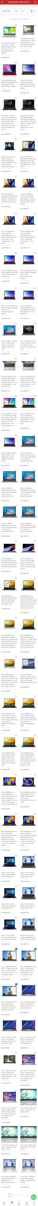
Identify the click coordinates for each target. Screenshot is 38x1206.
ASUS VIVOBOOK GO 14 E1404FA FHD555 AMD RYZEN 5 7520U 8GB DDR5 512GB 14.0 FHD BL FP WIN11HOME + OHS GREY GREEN (28, 381)
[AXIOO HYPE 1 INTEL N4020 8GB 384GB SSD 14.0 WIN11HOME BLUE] (9, 924)
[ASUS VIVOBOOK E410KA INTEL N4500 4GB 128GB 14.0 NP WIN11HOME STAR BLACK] (9, 259)
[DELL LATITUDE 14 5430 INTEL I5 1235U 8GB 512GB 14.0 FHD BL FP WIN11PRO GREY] (28, 1026)
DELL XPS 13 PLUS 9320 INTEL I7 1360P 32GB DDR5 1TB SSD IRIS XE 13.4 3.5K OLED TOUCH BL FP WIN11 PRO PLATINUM (9, 1113)
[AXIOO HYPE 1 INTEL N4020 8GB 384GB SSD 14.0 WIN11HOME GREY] (28, 924)
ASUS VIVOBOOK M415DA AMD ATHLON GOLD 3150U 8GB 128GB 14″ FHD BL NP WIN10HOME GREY (28, 492)
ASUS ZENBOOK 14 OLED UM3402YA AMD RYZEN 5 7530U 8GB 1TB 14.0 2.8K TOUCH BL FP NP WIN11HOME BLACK (9, 563)
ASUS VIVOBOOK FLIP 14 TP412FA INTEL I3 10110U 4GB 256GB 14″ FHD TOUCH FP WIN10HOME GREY (28, 345)
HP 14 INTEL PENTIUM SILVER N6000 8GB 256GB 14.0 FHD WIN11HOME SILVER (8, 1179)
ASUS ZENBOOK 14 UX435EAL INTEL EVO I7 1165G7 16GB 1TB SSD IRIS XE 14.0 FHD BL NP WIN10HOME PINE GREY (28, 678)
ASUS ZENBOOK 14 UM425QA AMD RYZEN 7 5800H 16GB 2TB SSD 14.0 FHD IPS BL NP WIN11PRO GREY (9, 600)
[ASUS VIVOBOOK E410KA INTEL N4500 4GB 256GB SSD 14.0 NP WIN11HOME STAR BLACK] (28, 259)
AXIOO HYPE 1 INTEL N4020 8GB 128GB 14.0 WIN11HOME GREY (27, 906)
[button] (35, 2)
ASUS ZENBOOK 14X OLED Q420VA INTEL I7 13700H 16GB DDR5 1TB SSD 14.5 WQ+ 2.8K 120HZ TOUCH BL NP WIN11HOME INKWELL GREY (9, 720)
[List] (34, 11)
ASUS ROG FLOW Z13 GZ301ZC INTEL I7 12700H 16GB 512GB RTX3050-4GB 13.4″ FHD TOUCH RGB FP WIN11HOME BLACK (8, 162)
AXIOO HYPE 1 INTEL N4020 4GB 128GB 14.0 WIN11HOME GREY (27, 875)
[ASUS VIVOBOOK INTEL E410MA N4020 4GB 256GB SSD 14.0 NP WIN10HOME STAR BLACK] (9, 442)
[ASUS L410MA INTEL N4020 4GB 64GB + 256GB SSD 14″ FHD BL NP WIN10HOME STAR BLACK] (28, 69)
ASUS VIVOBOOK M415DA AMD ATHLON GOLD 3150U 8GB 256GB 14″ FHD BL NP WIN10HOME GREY (9, 527)
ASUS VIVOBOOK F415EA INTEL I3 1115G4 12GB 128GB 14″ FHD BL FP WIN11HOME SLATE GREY (9, 345)
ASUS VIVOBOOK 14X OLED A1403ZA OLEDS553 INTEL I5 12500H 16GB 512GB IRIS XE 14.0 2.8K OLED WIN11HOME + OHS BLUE (9, 237)
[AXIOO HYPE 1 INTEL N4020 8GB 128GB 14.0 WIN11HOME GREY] (28, 893)
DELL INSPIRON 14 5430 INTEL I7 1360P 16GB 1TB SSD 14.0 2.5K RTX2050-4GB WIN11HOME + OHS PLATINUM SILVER (9, 971)
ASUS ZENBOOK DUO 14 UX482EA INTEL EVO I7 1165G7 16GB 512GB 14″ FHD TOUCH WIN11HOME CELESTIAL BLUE (28, 797)
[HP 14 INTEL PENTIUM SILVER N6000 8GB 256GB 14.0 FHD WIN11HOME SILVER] (9, 1165)
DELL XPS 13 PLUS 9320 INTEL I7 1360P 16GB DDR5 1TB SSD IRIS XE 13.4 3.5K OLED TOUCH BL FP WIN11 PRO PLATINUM (28, 1075)
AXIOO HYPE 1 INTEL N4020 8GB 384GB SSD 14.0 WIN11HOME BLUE (9, 937)
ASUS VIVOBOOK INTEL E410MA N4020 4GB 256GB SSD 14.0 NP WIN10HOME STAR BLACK (9, 457)
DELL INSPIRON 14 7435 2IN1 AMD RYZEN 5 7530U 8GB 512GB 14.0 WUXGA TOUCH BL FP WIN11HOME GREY (9, 1006)
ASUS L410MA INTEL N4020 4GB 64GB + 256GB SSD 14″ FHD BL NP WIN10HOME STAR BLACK (27, 84)
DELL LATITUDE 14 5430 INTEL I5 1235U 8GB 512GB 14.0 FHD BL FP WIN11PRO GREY (28, 1040)
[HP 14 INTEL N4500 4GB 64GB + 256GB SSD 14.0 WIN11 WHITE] (9, 1134)
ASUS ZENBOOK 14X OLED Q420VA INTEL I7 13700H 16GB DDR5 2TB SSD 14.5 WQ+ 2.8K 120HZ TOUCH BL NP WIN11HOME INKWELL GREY (28, 720)
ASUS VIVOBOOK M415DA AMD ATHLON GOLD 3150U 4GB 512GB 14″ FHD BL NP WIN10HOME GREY (9, 492)
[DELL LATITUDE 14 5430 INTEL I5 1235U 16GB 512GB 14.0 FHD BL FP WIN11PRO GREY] (28, 991)
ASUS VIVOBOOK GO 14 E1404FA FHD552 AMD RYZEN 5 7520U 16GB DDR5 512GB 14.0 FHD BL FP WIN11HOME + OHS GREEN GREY (9, 381)
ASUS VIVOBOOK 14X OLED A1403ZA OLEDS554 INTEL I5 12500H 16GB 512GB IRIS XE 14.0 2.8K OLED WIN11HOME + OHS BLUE (28, 237)
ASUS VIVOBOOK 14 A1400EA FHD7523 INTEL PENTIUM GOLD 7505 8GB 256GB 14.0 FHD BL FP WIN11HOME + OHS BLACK (28, 162)
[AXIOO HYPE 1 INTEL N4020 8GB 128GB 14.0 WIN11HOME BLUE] (9, 893)
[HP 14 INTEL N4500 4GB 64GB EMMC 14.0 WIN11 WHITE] (28, 1134)
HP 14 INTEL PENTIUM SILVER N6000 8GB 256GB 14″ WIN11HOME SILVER (27, 1179)
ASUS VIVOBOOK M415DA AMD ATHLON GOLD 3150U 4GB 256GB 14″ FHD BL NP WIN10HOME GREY (28, 457)
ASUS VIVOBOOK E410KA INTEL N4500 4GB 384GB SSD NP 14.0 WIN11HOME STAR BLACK (9, 310)
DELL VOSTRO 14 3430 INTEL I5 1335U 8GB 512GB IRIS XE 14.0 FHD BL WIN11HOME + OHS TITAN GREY (8, 1074)
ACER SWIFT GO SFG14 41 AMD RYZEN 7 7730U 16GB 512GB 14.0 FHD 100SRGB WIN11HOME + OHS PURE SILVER (28, 42)
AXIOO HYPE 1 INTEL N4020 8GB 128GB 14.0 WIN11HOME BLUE (8, 906)
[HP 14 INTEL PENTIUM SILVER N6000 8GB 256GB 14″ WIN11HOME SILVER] (28, 1165)
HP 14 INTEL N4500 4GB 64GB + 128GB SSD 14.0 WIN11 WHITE (28, 1110)
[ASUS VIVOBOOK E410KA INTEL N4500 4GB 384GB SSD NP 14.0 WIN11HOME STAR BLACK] (9, 295)
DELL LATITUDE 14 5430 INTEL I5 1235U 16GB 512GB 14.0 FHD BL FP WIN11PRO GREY (28, 1005)
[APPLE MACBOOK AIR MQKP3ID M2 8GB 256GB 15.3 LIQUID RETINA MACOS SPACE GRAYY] (9, 69)
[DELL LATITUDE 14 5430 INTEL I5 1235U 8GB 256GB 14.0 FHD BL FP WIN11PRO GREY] (9, 1026)
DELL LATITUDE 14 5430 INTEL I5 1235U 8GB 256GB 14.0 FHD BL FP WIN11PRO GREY (9, 1040)
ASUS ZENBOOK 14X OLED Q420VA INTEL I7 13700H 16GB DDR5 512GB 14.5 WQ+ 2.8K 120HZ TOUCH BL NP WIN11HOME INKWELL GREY (8, 759)
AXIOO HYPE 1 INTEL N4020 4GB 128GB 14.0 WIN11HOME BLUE (8, 875)
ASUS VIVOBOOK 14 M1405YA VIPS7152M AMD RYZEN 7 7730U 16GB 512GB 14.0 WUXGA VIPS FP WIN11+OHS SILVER (28, 199)
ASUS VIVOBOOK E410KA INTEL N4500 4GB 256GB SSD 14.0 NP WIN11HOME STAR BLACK (28, 274)
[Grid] (32, 11)
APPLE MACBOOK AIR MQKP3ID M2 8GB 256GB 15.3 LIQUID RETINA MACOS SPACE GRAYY (9, 83)
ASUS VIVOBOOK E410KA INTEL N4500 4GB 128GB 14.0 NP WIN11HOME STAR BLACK (9, 273)
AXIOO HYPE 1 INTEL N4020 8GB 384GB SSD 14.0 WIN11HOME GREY (28, 937)
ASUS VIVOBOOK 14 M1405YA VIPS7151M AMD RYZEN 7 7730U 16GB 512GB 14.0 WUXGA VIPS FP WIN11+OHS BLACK (9, 198)
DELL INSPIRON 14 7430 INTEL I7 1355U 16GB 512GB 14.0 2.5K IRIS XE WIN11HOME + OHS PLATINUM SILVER (28, 971)
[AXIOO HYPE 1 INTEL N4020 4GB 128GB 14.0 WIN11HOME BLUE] (9, 862)
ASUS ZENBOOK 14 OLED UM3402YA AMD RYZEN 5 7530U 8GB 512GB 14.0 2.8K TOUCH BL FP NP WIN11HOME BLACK (27, 564)
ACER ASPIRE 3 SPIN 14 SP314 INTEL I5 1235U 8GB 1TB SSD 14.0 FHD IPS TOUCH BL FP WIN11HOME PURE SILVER (9, 48)
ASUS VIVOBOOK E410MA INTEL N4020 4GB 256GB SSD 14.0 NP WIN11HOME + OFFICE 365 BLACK (28, 310)
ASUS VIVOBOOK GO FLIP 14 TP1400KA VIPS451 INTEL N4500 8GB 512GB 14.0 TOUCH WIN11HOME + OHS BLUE (27, 418)
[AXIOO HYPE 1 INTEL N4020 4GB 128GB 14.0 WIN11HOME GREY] (28, 862)
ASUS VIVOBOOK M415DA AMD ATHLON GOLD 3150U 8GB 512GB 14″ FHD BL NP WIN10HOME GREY (28, 527)
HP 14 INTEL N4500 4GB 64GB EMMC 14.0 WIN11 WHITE (28, 1147)
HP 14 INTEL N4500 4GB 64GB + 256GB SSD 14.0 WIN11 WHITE (9, 1147)
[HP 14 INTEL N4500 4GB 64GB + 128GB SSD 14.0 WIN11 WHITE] (28, 1097)
